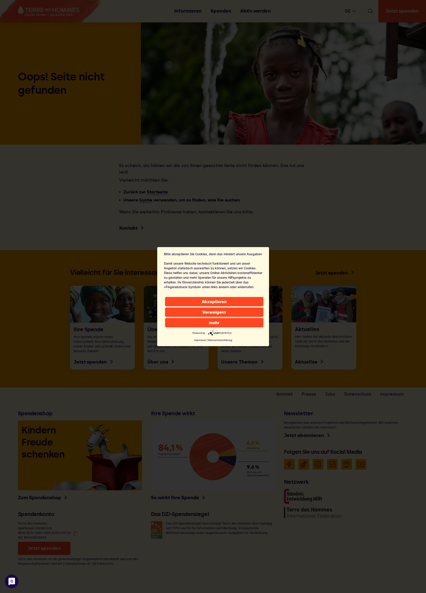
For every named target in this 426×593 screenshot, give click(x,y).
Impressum (200, 339)
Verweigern (214, 312)
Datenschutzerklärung (220, 339)
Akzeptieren (214, 301)
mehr (214, 322)
